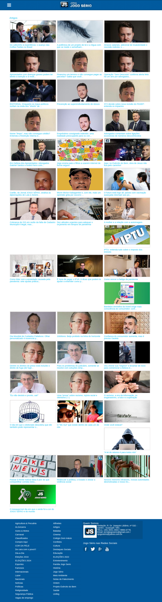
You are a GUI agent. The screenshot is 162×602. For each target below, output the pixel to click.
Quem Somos (91, 523)
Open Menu (9, 5)
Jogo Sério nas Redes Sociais (100, 543)
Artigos (13, 18)
